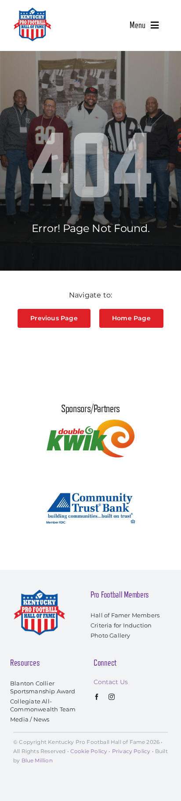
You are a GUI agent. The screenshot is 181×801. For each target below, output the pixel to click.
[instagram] (112, 697)
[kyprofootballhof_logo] (32, 10)
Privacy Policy (131, 751)
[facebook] (97, 697)
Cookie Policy (88, 751)
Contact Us (111, 682)
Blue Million (37, 760)
